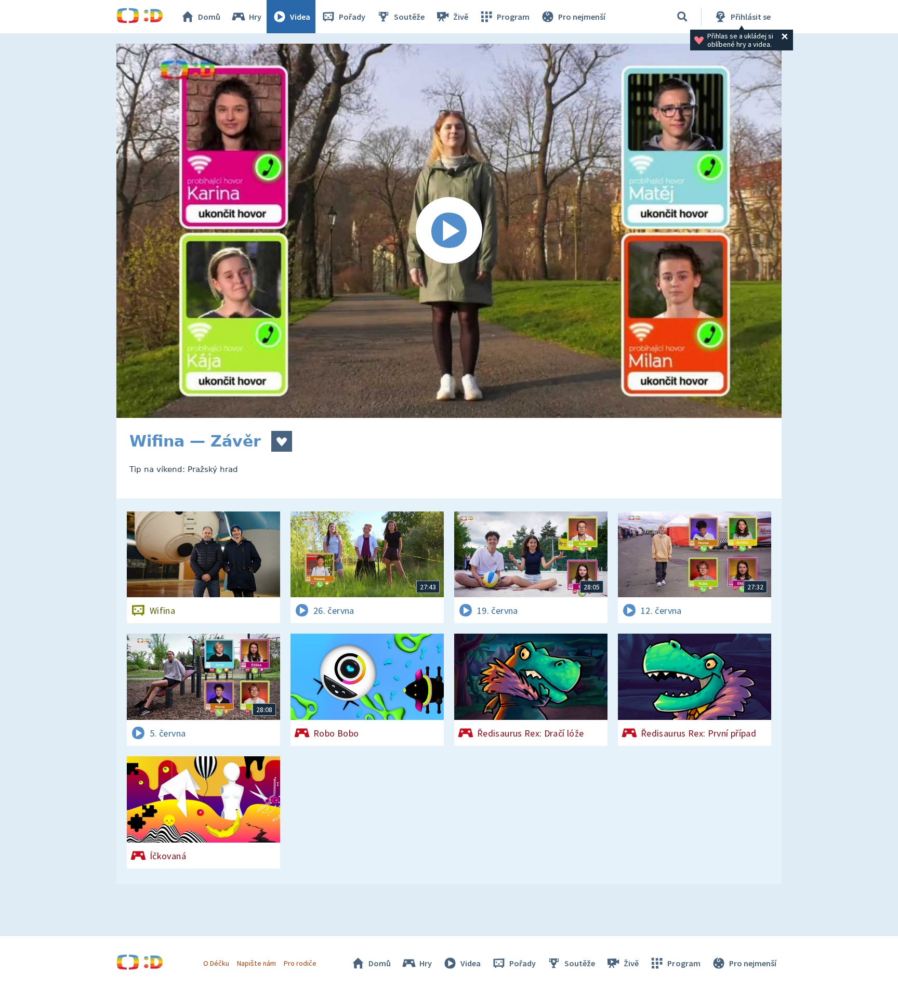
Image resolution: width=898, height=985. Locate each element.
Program (513, 16)
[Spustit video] (449, 231)
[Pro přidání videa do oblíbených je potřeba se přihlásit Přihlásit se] (281, 441)
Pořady (352, 16)
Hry (255, 16)
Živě (460, 16)
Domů (209, 16)
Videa (300, 16)
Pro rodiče (300, 963)
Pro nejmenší (581, 16)
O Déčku (216, 963)
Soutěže (409, 16)
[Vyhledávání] (682, 16)
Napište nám (256, 963)
